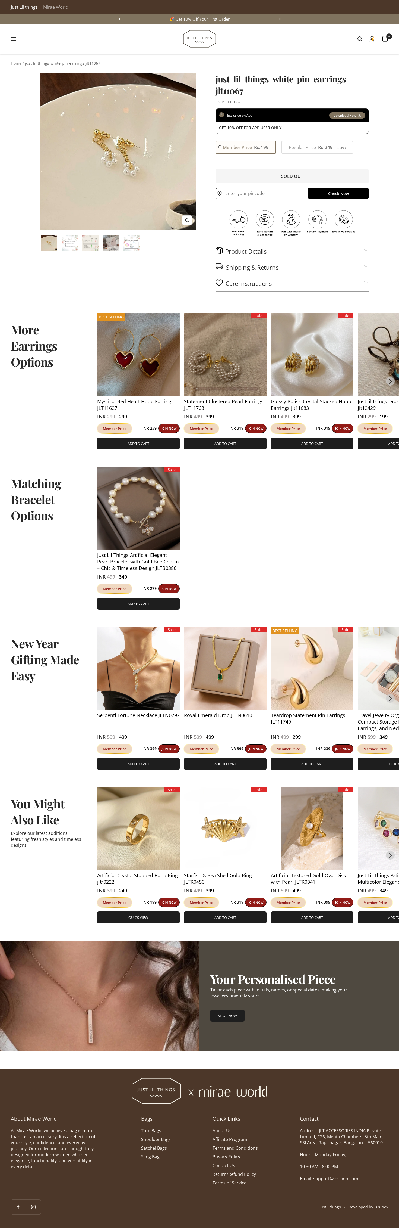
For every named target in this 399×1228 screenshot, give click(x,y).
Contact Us (224, 1165)
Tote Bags (151, 1131)
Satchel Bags (154, 1148)
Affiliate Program (230, 1139)
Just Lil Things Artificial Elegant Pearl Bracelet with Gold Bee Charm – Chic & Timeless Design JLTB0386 (138, 561)
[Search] (359, 38)
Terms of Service (229, 1183)
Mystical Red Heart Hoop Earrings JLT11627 (135, 404)
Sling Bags (151, 1157)
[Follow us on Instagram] (33, 1206)
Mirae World (55, 7)
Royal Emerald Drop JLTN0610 (218, 715)
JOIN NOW (169, 428)
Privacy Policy (226, 1157)
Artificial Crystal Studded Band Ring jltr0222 (137, 878)
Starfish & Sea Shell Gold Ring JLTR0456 (218, 878)
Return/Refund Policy (234, 1174)
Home (16, 63)
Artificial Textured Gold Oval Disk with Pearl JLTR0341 (308, 878)
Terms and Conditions (235, 1148)
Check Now (338, 193)
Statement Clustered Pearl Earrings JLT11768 (224, 404)
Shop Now (227, 1015)
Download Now (344, 115)
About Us (222, 1131)
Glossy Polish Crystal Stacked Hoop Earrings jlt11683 (311, 404)
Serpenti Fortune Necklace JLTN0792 (138, 715)
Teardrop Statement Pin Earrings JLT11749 (308, 718)
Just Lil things (24, 7)
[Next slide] (390, 381)
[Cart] (385, 39)
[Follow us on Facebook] (18, 1206)
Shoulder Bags (156, 1139)
